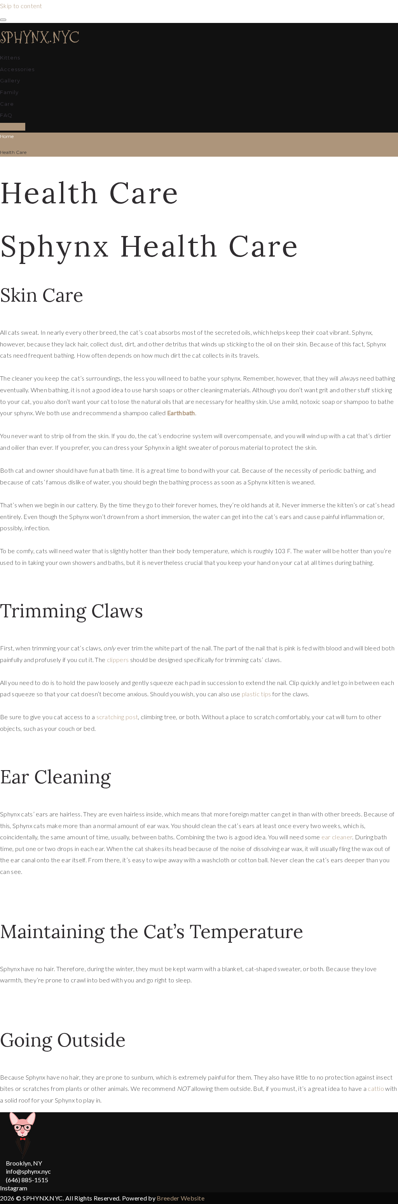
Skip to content (21, 5)
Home (7, 136)
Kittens (10, 57)
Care (7, 104)
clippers (118, 659)
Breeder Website (180, 1198)
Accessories (17, 69)
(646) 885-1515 (27, 1179)
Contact (12, 127)
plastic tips (256, 693)
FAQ (6, 115)
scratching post (117, 716)
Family (9, 92)
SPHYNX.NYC (39, 37)
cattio (376, 1088)
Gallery (10, 80)
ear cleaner (337, 837)
